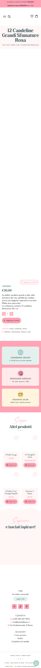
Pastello (23, 332)
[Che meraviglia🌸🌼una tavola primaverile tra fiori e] (20, 540)
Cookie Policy (26, 655)
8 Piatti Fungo (11, 454)
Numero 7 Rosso (30, 492)
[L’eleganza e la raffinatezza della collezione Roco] (9, 547)
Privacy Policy (15, 655)
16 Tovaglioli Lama (30, 455)
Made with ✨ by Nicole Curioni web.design (20, 666)
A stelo (18, 45)
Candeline (12, 45)
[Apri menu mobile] (4, 16)
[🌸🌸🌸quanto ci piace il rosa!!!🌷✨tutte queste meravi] (32, 547)
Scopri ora (12, 465)
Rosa (29, 332)
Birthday (7, 332)
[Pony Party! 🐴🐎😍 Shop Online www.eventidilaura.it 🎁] (9, 554)
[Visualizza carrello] (36, 16)
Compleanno (15, 332)
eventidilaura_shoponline (21, 532)
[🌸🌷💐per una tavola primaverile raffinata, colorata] (20, 547)
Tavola (7, 45)
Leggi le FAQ (21, 599)
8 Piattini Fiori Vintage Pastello (11, 492)
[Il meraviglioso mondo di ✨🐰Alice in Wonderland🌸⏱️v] (9, 540)
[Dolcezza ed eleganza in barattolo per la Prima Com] (32, 540)
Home (3, 45)
